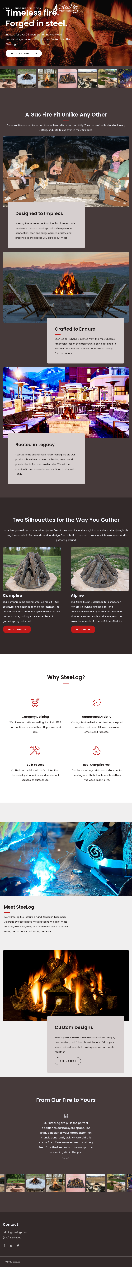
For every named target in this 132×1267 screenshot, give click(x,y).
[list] (66, 78)
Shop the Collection (28, 8)
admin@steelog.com (15, 1232)
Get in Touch (68, 1061)
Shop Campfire (17, 629)
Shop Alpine (83, 629)
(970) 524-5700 (12, 1237)
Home (6, 8)
